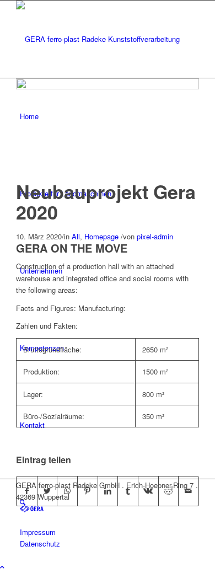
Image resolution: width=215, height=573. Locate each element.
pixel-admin (155, 236)
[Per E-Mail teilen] (188, 490)
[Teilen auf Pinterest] (88, 490)
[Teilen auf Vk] (148, 490)
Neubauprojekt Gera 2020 (106, 201)
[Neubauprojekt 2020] (107, 86)
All (76, 236)
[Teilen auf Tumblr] (128, 490)
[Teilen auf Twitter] (47, 490)
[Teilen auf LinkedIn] (108, 490)
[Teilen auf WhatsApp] (67, 490)
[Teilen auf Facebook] (27, 490)
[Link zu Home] (32, 508)
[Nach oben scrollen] (2, 566)
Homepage (101, 236)
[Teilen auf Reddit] (169, 490)
